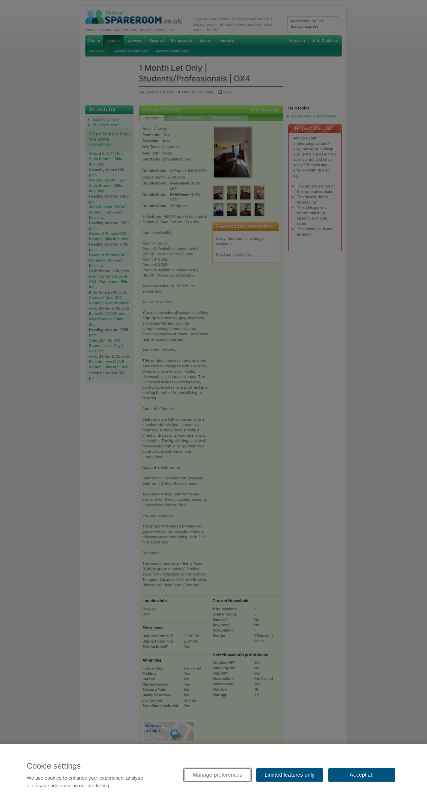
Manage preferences (218, 775)
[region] (213, 775)
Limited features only (290, 775)
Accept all (362, 775)
